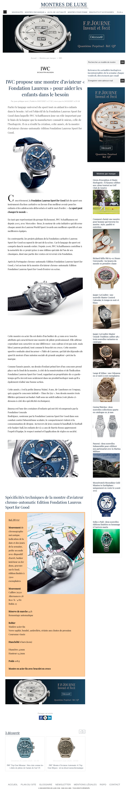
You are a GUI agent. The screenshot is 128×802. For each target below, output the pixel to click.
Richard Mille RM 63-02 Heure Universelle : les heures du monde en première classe (106, 261)
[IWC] (45, 69)
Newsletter (63, 784)
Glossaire (46, 784)
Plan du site (29, 784)
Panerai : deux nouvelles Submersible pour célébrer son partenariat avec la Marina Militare (106, 447)
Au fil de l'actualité (57, 12)
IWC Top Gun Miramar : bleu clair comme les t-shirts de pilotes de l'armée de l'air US (25, 766)
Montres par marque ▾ (35, 12)
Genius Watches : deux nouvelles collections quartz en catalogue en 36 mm (105, 410)
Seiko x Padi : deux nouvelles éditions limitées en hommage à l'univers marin (106, 524)
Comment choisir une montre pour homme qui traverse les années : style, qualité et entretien (106, 223)
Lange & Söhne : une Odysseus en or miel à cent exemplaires (106, 374)
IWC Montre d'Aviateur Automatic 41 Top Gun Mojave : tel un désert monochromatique (65, 766)
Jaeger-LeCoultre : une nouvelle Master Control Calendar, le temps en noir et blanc (106, 298)
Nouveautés (17, 12)
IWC (60, 58)
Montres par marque (48, 58)
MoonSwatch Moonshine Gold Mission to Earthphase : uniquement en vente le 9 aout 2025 (106, 486)
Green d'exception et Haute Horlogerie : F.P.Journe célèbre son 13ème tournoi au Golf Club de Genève (106, 184)
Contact (114, 784)
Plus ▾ (120, 12)
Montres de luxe (64, 4)
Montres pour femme (78, 12)
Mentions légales (85, 784)
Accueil (33, 58)
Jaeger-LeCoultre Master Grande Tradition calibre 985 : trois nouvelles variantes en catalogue (106, 338)
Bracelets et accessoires (101, 12)
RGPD (103, 784)
